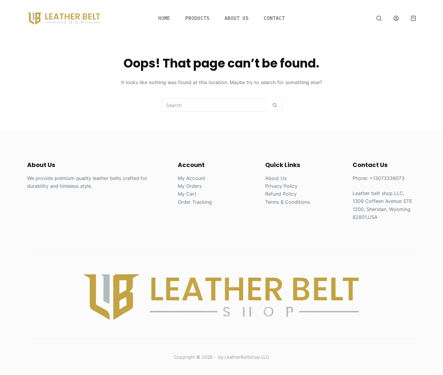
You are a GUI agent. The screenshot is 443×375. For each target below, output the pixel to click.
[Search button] (274, 105)
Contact (274, 18)
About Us (237, 18)
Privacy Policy (281, 186)
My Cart (187, 194)
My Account (191, 178)
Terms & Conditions (287, 202)
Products (197, 18)
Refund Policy (281, 194)
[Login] (396, 18)
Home (164, 18)
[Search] (379, 18)
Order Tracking (195, 202)
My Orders (190, 186)
